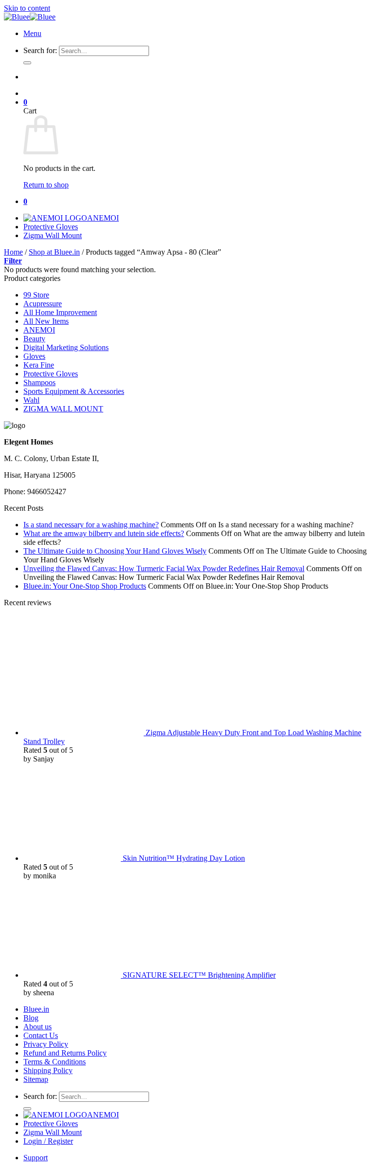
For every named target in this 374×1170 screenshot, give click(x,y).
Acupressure (42, 303)
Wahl (31, 400)
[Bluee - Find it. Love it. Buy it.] (30, 17)
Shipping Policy (48, 1070)
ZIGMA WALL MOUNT (63, 409)
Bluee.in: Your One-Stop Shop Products (84, 586)
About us (37, 1026)
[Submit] (27, 62)
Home (13, 252)
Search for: (40, 50)
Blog (30, 1018)
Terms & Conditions (54, 1062)
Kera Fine (38, 365)
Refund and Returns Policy (65, 1053)
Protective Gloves (50, 227)
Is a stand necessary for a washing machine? (91, 524)
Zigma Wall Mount (52, 235)
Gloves (34, 356)
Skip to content (27, 8)
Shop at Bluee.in (54, 252)
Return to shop (46, 185)
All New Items (46, 321)
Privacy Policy (45, 1044)
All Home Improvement (60, 312)
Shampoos (39, 382)
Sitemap (35, 1079)
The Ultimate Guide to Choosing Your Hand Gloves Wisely (114, 551)
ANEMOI (103, 218)
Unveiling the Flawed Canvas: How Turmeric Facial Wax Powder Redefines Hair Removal (163, 568)
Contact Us (40, 1035)
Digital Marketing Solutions (66, 347)
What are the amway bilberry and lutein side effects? (103, 533)
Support (35, 1157)
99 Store (36, 295)
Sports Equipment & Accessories (73, 391)
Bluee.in (36, 1009)
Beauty (34, 338)
